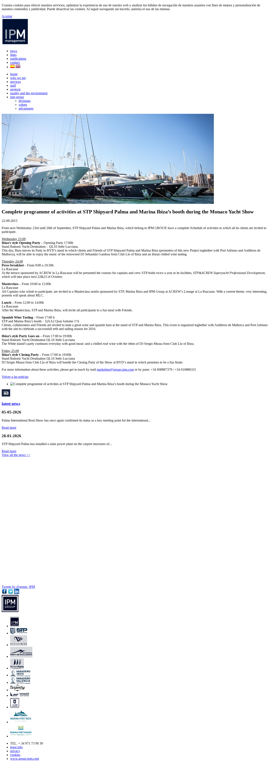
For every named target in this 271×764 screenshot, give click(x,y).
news (13, 51)
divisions (24, 101)
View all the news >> (16, 455)
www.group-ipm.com (24, 758)
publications (18, 58)
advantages (26, 108)
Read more (9, 427)
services (15, 81)
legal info (16, 747)
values (23, 104)
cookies (15, 755)
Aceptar (7, 16)
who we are (18, 78)
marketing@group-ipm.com (115, 369)
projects (15, 89)
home (14, 74)
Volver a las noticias (15, 377)
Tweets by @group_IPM (18, 587)
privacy (15, 751)
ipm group (17, 97)
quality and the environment (28, 93)
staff (13, 85)
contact (15, 62)
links (13, 55)
